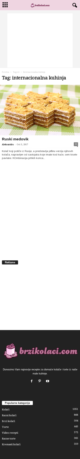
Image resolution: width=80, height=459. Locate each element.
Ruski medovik (15, 139)
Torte (5, 427)
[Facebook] (33, 381)
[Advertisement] (40, 40)
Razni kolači (9, 415)
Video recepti (10, 432)
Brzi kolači (8, 421)
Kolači (5, 409)
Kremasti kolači (11, 444)
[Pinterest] (40, 381)
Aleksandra (8, 144)
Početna (5, 72)
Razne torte (9, 438)
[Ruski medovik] (40, 110)
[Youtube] (48, 381)
